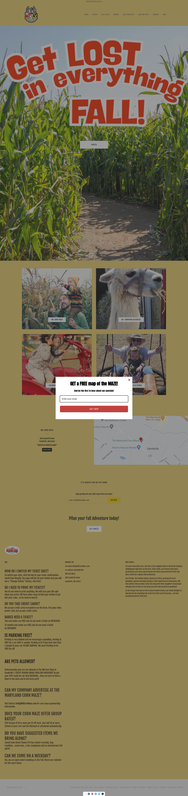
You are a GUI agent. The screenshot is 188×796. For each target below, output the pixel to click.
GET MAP (94, 409)
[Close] (129, 380)
